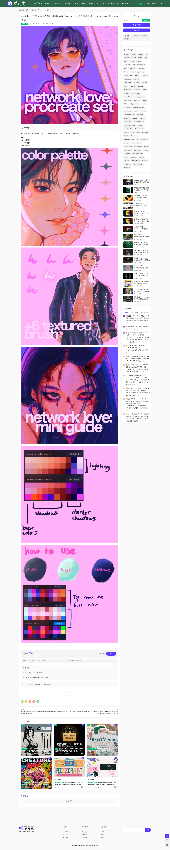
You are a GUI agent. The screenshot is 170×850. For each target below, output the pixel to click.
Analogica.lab (128, 89)
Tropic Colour (132, 68)
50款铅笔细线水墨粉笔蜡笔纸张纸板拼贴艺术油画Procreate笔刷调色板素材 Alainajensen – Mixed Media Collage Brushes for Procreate (102, 750)
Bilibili (102, 832)
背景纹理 (133, 57)
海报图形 (126, 57)
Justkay (126, 157)
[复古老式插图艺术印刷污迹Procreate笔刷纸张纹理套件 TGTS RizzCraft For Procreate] (69, 767)
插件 (83, 3)
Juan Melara (127, 107)
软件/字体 (99, 3)
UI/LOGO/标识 (138, 146)
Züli (131, 75)
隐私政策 (65, 837)
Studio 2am (137, 89)
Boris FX (126, 132)
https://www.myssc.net (42, 685)
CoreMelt (134, 118)
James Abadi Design (129, 125)
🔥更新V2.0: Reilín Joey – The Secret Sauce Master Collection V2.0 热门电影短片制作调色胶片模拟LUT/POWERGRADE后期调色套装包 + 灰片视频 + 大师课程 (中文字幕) (137, 403)
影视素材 (48, 3)
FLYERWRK (136, 79)
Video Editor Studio (137, 153)
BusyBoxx (144, 82)
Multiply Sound (136, 160)
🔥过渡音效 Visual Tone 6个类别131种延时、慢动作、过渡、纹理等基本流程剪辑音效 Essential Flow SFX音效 (138, 318)
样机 (134, 65)
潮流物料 (68, 3)
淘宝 (117, 3)
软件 (125, 68)
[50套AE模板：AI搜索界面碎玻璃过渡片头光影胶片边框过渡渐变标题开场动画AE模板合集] (128, 182)
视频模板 (140, 54)
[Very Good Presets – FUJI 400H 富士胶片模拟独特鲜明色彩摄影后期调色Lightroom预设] (128, 244)
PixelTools (141, 157)
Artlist (125, 61)
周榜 (136, 312)
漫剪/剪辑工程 (141, 65)
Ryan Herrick (127, 164)
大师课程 (109, 3)
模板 (76, 3)
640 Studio (140, 114)
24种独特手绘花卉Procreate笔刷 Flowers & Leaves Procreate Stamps (102, 783)
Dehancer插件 (128, 146)
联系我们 (65, 834)
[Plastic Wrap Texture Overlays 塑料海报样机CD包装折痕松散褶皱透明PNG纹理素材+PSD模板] (128, 260)
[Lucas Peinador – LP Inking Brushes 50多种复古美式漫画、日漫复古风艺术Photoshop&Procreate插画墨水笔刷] (36, 734)
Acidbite (133, 72)
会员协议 (84, 834)
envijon (144, 104)
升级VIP (146, 20)
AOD (138, 132)
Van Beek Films (139, 129)
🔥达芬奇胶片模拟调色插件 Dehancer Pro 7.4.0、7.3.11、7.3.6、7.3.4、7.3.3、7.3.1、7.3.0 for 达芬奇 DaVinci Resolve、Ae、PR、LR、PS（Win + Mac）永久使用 (137, 337)
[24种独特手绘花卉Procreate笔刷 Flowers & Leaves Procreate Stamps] (102, 767)
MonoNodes (127, 79)
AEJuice (126, 104)
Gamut (126, 75)
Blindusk (140, 86)
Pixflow (126, 72)
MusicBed (141, 68)
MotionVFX (127, 65)
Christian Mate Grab (138, 107)
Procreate (143, 111)
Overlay (145, 100)
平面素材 (58, 3)
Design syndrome (140, 97)
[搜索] (148, 3)
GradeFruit (127, 118)
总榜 (126, 312)
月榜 (141, 312)
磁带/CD (126, 136)
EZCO (125, 86)
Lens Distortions (128, 129)
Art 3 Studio (127, 168)
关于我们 (65, 832)
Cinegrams (134, 136)
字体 (146, 57)
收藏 (137, 30)
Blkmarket (136, 82)
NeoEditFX (145, 132)
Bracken (140, 125)
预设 (90, 3)
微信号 (102, 837)
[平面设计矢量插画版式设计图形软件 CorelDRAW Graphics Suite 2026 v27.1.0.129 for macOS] (128, 291)
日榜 (131, 312)
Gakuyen (126, 143)
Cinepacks (145, 75)
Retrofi (146, 146)
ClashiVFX (143, 118)
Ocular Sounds (136, 93)
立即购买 (111, 653)
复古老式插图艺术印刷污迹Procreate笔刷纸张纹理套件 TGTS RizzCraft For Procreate (69, 783)
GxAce (133, 132)
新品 (35, 2)
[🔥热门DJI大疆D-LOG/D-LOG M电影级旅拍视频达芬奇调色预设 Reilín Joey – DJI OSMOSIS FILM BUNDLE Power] (128, 229)
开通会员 (84, 832)
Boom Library (127, 82)
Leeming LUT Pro (138, 164)
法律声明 (84, 837)
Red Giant (133, 157)
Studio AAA (133, 86)
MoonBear (127, 93)
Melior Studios (128, 150)
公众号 (102, 834)
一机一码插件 (127, 100)
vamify (136, 111)
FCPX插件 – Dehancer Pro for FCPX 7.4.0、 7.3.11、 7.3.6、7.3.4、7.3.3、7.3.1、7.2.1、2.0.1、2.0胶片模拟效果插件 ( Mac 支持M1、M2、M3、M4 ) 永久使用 (138, 380)
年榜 (147, 312)
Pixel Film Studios (136, 143)
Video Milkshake (128, 97)
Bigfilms (145, 89)
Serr (138, 139)
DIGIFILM (126, 160)
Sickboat (137, 75)
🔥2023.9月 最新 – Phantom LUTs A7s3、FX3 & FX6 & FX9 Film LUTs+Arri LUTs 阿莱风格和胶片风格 (137, 348)
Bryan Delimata (135, 104)
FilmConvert (144, 139)
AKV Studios (137, 100)
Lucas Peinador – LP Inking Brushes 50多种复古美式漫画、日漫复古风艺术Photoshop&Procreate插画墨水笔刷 (36, 750)
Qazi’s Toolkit (127, 121)
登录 (70, 801)
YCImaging (145, 160)
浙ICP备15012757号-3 (92, 845)
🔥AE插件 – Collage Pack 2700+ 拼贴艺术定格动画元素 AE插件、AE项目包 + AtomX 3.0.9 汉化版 (138, 358)
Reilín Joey (137, 150)
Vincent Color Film (139, 121)
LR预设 (140, 57)
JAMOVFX (127, 153)
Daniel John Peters (129, 114)
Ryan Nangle (141, 72)
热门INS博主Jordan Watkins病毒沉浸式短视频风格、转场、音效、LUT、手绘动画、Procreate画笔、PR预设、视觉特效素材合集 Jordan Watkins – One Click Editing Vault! (69, 750)
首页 (40, 3)
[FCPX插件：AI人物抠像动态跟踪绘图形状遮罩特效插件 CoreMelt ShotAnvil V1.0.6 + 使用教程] (128, 283)
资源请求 (125, 3)
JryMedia (145, 150)
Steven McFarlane (129, 139)
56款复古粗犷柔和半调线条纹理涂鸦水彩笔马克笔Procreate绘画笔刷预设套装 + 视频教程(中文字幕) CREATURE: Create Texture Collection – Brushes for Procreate (36, 783)
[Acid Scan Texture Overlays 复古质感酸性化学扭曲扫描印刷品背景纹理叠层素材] (128, 268)
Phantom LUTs (128, 111)
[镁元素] (16, 3)
